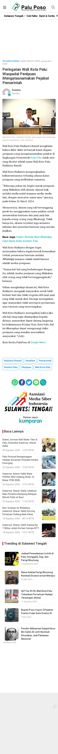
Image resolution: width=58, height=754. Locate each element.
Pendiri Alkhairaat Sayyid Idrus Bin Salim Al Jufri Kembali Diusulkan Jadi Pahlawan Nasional (38, 634)
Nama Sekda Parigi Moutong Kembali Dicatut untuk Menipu (38, 574)
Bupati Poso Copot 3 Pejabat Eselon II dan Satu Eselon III (37, 611)
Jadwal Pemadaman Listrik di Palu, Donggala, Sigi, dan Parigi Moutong (37, 557)
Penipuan (26, 367)
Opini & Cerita (47, 16)
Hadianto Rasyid (13, 360)
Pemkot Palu (11, 367)
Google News (38, 342)
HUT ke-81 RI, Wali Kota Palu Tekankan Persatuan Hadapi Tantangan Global (37, 594)
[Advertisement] (29, 723)
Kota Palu (36, 158)
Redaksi (16, 90)
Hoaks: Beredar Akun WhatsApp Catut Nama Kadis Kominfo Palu (27, 239)
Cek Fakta (32, 16)
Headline (30, 360)
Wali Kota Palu (42, 367)
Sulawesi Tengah (13, 16)
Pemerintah (45, 360)
